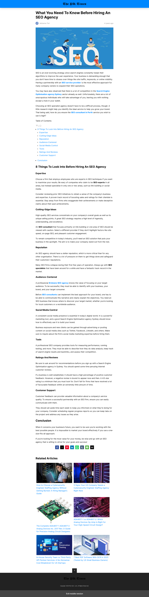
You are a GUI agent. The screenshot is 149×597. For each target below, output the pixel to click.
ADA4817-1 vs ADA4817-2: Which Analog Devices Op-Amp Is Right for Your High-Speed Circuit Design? (90, 522)
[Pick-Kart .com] (74, 578)
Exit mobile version (74, 593)
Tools (41, 149)
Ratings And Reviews (48, 152)
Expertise (43, 132)
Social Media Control (48, 145)
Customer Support (47, 155)
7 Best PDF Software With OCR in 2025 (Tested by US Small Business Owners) (91, 558)
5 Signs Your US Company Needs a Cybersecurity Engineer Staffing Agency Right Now (91, 488)
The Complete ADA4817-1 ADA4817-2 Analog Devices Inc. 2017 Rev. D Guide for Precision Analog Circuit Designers (53, 529)
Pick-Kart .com (74, 4)
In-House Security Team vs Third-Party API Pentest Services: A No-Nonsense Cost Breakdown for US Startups (53, 560)
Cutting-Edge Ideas (47, 136)
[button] (57, 447)
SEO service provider (71, 82)
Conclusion (42, 160)
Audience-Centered (47, 142)
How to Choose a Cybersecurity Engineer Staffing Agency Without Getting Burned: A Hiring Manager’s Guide (51, 489)
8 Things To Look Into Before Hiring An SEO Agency (60, 129)
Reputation (44, 139)
